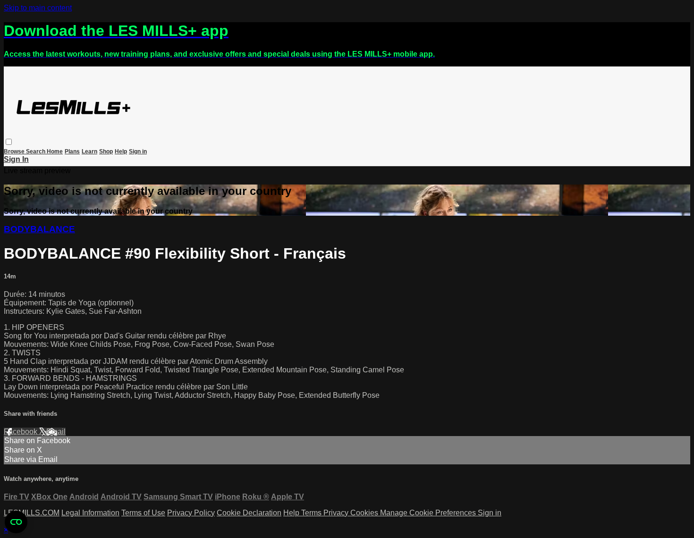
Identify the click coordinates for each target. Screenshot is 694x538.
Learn (89, 151)
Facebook (21, 432)
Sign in (138, 151)
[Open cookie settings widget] (16, 522)
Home (55, 151)
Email (56, 432)
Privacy (336, 513)
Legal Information (90, 513)
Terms (312, 513)
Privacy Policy (191, 513)
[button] (9, 142)
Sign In (16, 159)
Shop (106, 151)
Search (36, 151)
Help (121, 151)
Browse (15, 151)
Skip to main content (38, 8)
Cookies (365, 513)
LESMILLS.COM (31, 513)
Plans (72, 151)
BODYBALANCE (39, 229)
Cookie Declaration (249, 513)
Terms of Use (143, 513)
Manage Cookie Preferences (429, 513)
